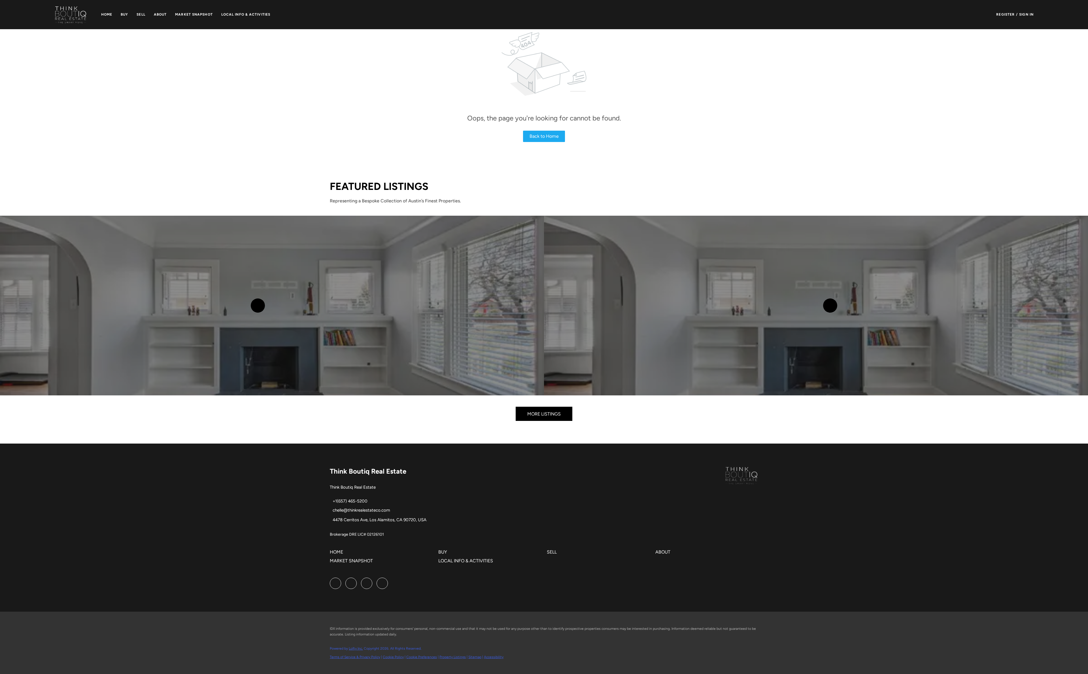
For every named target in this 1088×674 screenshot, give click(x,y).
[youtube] (366, 583)
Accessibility (493, 657)
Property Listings (452, 657)
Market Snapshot (194, 14)
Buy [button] (124, 14)
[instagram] (351, 583)
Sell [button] (141, 14)
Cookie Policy (393, 657)
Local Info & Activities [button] (245, 14)
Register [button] (1005, 14)
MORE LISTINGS (544, 414)
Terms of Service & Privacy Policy (355, 657)
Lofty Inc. (356, 648)
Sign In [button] (1026, 14)
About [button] (160, 14)
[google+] (382, 583)
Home (106, 14)
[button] (70, 15)
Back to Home (544, 136)
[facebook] (335, 583)
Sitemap (474, 657)
